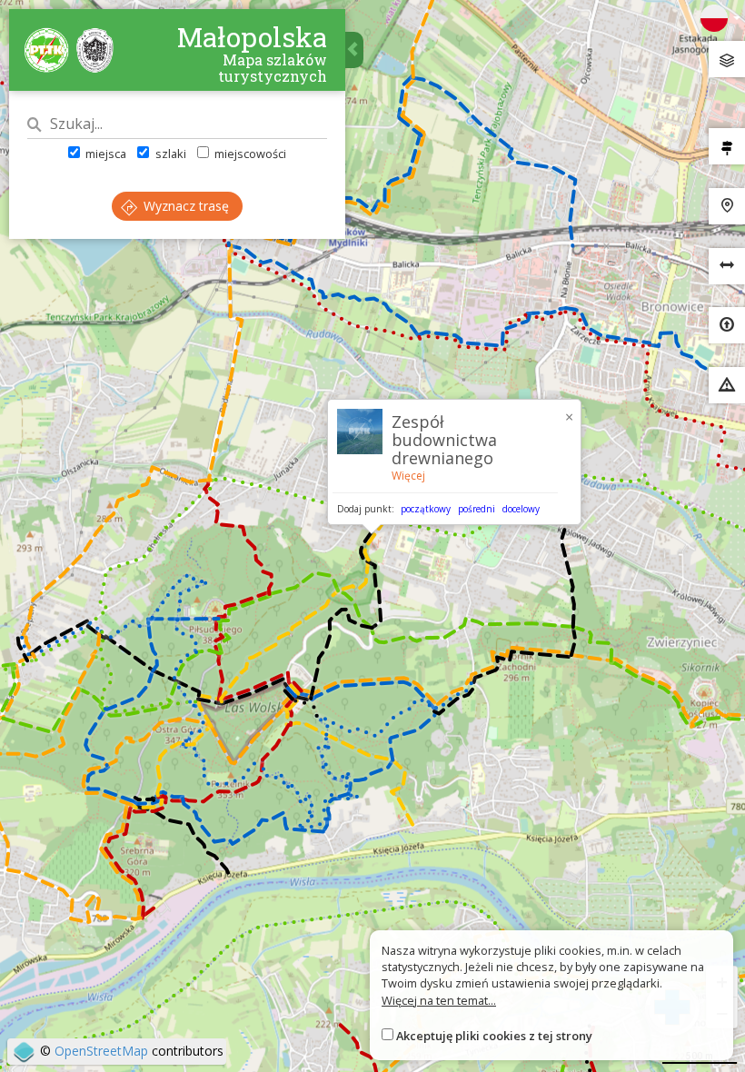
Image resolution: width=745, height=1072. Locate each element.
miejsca (104, 153)
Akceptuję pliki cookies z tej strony (494, 1035)
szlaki (169, 153)
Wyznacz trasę (184, 205)
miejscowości (249, 153)
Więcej (408, 475)
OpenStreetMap (101, 1050)
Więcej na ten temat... (439, 1000)
